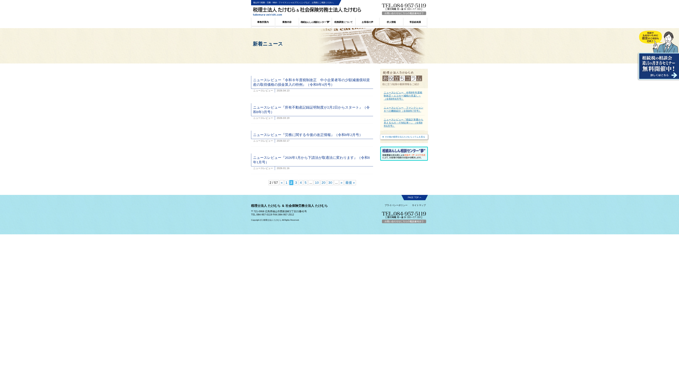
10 (317, 182)
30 (330, 182)
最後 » (350, 182)
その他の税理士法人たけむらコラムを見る (405, 137)
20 (324, 182)
